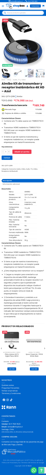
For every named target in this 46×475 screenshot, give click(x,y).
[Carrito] (43, 6)
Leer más (12, 369)
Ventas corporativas (10, 391)
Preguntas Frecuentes (10, 388)
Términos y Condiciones (11, 393)
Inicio (3, 80)
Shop (9, 80)
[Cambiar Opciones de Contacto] (41, 470)
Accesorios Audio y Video (17, 169)
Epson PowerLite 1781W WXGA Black (34, 355)
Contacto (5, 421)
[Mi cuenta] (27, 6)
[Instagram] (7, 400)
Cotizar (7, 158)
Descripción (7, 181)
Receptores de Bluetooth (10, 171)
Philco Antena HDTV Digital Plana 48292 (12, 355)
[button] (34, 470)
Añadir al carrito (22, 152)
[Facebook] (4, 400)
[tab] (23, 180)
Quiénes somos (8, 385)
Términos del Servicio (28, 463)
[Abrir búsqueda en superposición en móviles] (23, 12)
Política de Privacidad (9, 463)
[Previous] (5, 43)
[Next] (41, 43)
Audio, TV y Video (19, 80)
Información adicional (11, 184)
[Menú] (3, 6)
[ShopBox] (15, 6)
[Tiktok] (11, 400)
